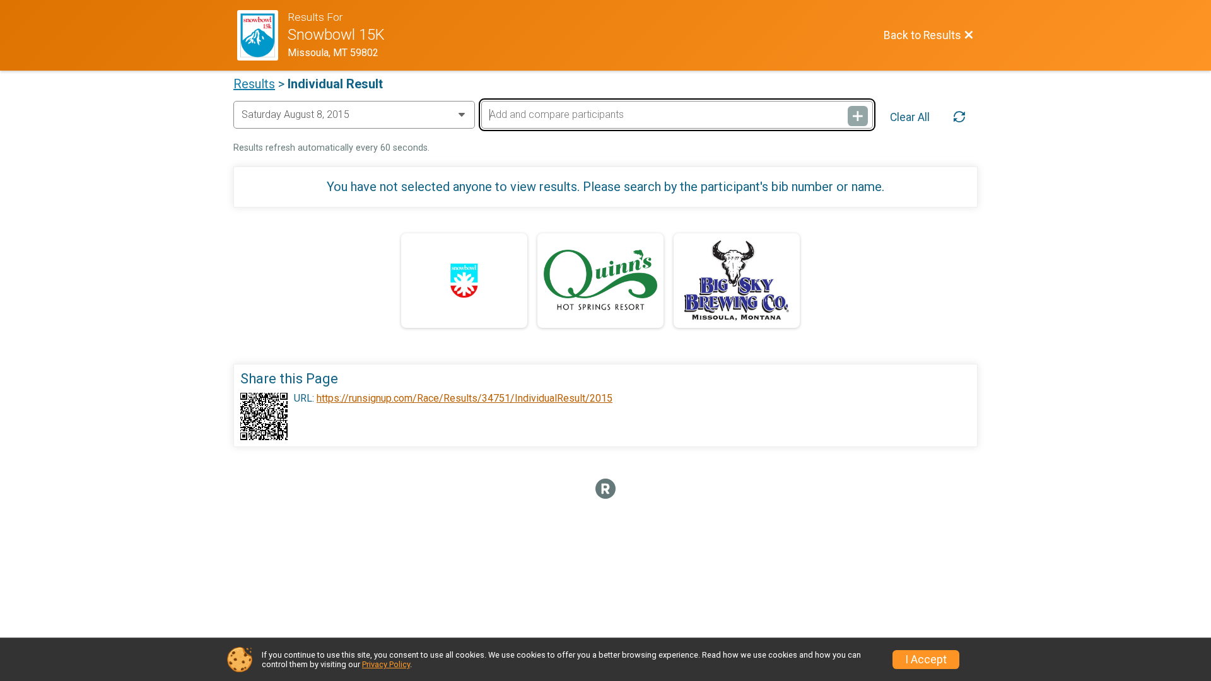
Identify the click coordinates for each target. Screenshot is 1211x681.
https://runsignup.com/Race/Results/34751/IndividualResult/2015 (464, 398)
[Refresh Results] (959, 117)
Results (254, 83)
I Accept (926, 659)
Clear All (910, 117)
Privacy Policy (386, 664)
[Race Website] (262, 35)
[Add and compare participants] (858, 116)
